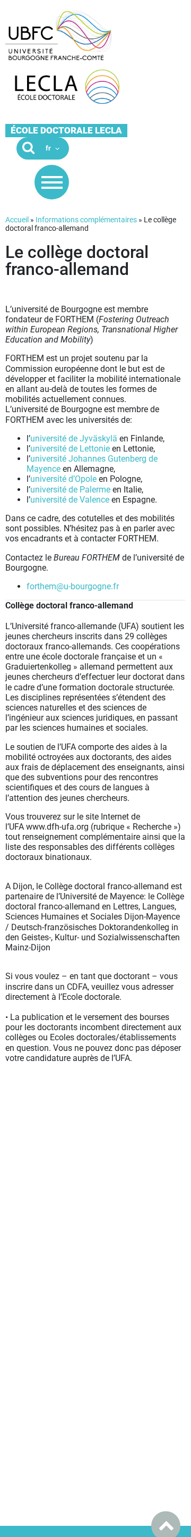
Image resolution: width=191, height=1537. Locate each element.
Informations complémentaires (86, 219)
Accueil (17, 219)
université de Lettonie (70, 449)
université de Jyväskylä (73, 438)
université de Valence (69, 500)
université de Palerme (70, 490)
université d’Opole (63, 479)
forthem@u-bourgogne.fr (73, 586)
